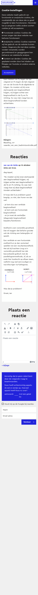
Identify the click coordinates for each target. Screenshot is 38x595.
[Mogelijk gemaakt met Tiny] (32, 362)
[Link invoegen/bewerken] (28, 328)
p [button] (3, 362)
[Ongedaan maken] (5, 324)
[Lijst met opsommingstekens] (5, 332)
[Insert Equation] (28, 332)
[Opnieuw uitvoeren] (9, 324)
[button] (35, 2)
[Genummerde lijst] (9, 332)
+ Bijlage (5, 365)
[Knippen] (15, 324)
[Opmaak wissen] (21, 328)
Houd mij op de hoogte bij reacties (19, 404)
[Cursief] (14, 328)
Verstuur (27, 422)
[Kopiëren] (18, 324)
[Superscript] (22, 332)
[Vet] (10, 328)
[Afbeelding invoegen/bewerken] (31, 328)
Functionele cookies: (17, 35)
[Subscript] (18, 332)
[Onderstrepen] (18, 328)
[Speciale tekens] (15, 332)
